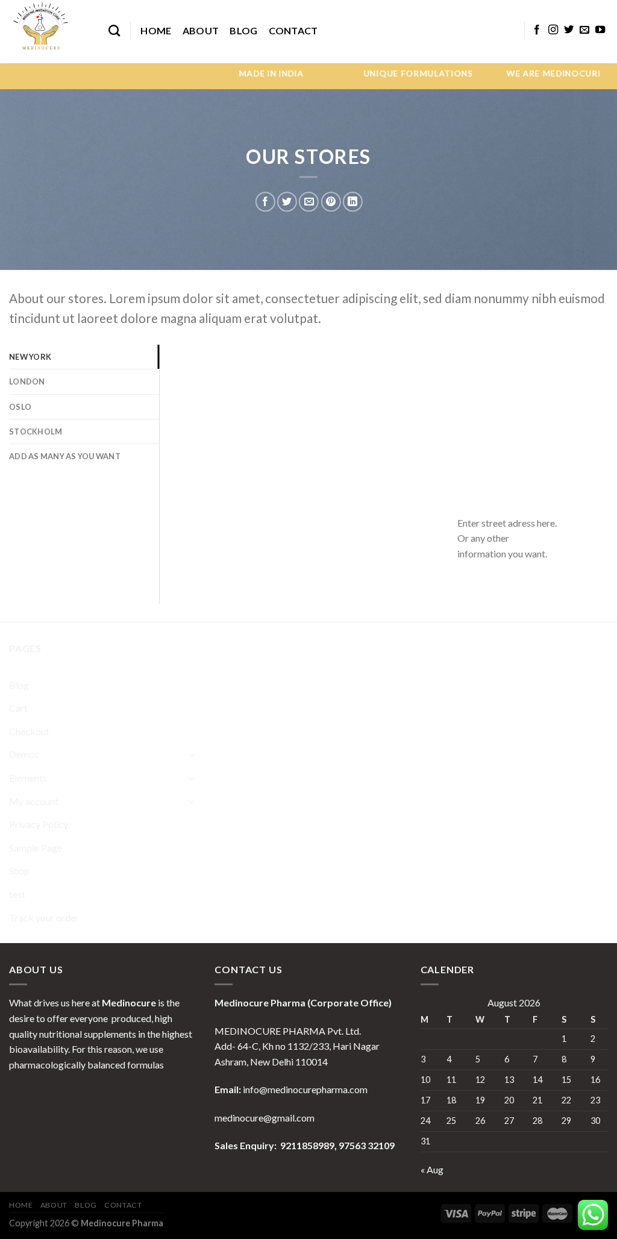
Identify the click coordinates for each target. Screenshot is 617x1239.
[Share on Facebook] (265, 202)
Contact (293, 30)
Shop (19, 870)
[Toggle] (192, 754)
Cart (18, 708)
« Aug (432, 1169)
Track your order (44, 917)
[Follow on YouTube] (600, 30)
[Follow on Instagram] (553, 30)
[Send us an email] (584, 30)
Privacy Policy (38, 824)
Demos (24, 754)
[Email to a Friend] (309, 202)
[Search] (114, 30)
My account (33, 801)
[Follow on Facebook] (537, 30)
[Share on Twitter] (287, 202)
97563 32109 (366, 1145)
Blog (243, 30)
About (201, 30)
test (17, 894)
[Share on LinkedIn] (353, 202)
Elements (28, 777)
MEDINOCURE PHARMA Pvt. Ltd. (288, 1031)
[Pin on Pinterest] (330, 202)
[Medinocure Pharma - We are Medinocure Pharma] (49, 31)
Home (155, 30)
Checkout (29, 731)
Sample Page (35, 847)
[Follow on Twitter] (569, 30)
